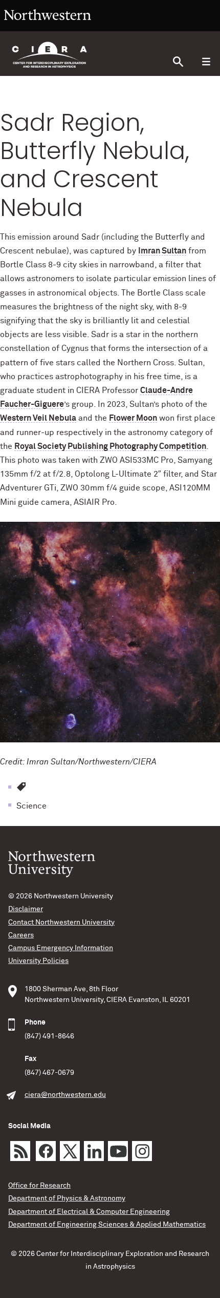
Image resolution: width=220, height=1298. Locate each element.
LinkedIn (94, 1151)
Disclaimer (25, 909)
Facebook (46, 1151)
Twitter (70, 1151)
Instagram (142, 1151)
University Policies (38, 961)
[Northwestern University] (47, 27)
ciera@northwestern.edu (65, 1094)
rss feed (20, 1151)
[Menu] (206, 62)
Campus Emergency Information (60, 948)
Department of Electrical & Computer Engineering (89, 1211)
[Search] (178, 62)
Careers (21, 935)
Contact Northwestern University (61, 922)
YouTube (118, 1151)
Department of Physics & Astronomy (66, 1198)
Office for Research (39, 1185)
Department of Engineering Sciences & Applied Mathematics (107, 1224)
